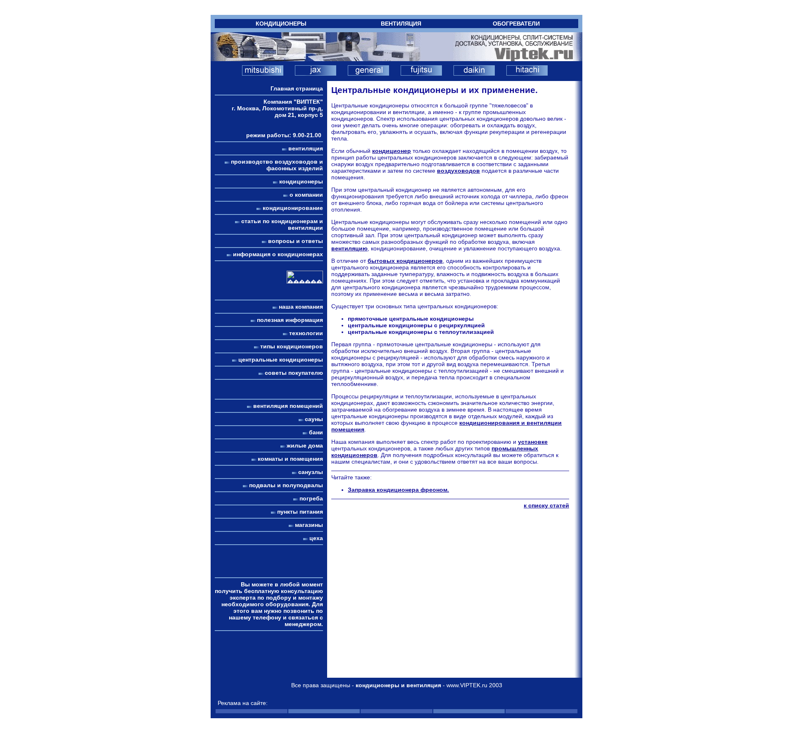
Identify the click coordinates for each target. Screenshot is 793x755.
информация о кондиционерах (278, 254)
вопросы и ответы (295, 241)
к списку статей (546, 505)
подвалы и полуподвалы (286, 485)
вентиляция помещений (288, 406)
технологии (306, 333)
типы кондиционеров (291, 346)
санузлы (310, 472)
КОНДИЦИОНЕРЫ (281, 23)
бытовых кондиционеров (405, 260)
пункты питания (300, 511)
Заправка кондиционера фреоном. (398, 489)
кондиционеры (301, 181)
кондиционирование (293, 208)
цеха (316, 538)
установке (533, 441)
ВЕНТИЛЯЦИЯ (401, 23)
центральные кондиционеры (280, 359)
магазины (309, 525)
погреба (311, 498)
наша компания (301, 306)
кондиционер (391, 151)
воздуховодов (458, 170)
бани (316, 432)
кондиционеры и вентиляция (398, 685)
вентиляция (305, 148)
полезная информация (290, 320)
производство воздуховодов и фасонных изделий (277, 164)
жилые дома (305, 445)
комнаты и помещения (290, 458)
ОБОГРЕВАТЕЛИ (516, 23)
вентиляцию (349, 248)
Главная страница (297, 88)
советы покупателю (294, 372)
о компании (306, 194)
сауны (314, 419)
